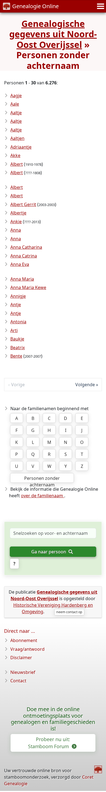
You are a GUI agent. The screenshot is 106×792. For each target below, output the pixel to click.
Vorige (18, 385)
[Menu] (100, 6)
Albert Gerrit (23, 204)
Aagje (16, 96)
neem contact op (69, 612)
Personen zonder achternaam (42, 479)
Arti (14, 330)
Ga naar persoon (49, 552)
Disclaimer (21, 658)
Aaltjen (17, 138)
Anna (15, 230)
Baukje (17, 339)
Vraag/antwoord (27, 649)
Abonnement (23, 640)
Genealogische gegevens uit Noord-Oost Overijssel (53, 34)
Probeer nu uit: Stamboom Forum (49, 743)
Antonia (18, 322)
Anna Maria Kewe (28, 287)
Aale (14, 104)
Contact (18, 681)
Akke (15, 155)
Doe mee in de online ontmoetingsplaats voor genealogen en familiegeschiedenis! (53, 719)
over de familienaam (42, 496)
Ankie (16, 222)
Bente (16, 356)
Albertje (18, 213)
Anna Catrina (23, 256)
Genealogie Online (35, 6)
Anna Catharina (26, 247)
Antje (15, 305)
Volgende (85, 385)
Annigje (18, 296)
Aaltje (16, 113)
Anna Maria (22, 279)
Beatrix (17, 348)
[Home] (98, 769)
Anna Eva (19, 264)
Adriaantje (21, 147)
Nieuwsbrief (22, 672)
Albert (16, 164)
